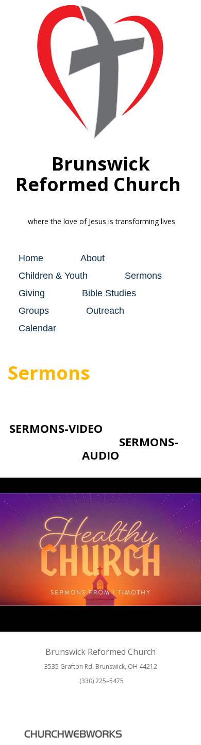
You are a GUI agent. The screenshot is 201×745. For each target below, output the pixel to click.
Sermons (143, 275)
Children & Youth (53, 275)
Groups (34, 311)
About (92, 258)
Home (31, 258)
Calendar (37, 328)
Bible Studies (109, 293)
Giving (32, 293)
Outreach (105, 311)
